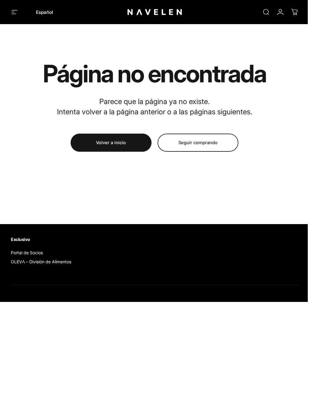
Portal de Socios (27, 252)
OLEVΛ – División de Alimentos (41, 261)
